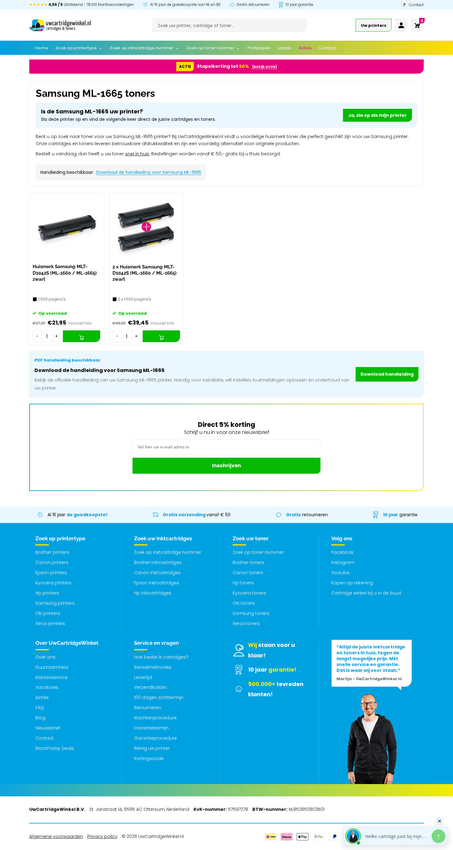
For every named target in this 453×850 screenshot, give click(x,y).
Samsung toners (251, 613)
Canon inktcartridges (157, 573)
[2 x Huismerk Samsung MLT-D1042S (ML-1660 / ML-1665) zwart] (146, 227)
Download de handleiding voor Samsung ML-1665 (148, 172)
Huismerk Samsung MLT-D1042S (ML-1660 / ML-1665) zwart (65, 273)
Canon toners (248, 573)
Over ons (45, 657)
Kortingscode (149, 758)
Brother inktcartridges (158, 562)
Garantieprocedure (155, 738)
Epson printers (51, 573)
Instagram (342, 562)
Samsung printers (55, 603)
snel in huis (137, 154)
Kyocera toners (249, 593)
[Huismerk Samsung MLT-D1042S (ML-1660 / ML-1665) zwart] (67, 227)
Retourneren (147, 708)
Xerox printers (50, 623)
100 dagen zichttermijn (158, 697)
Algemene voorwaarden (56, 836)
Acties (42, 697)
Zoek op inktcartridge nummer (167, 552)
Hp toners (243, 583)
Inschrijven (226, 465)
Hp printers (47, 593)
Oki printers (47, 613)
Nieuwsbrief (47, 728)
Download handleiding (387, 374)
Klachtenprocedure (155, 718)
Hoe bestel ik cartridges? (161, 657)
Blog (40, 718)
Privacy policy (102, 836)
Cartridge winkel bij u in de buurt (366, 593)
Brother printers (52, 552)
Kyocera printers (53, 583)
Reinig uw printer (152, 748)
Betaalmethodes (152, 667)
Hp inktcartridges (152, 593)
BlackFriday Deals (54, 748)
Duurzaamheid (51, 667)
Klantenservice (51, 677)
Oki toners (244, 603)
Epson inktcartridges (156, 583)
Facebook (342, 552)
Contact (44, 738)
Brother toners (248, 562)
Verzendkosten (150, 687)
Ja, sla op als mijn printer (377, 115)
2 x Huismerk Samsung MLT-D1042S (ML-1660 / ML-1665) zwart (144, 273)
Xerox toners (246, 623)
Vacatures (46, 687)
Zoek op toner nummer (258, 552)
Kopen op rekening (352, 583)
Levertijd (143, 677)
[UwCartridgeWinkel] (60, 25)
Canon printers (51, 562)
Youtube (340, 573)
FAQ (39, 708)
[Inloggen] (401, 25)
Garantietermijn (151, 728)
